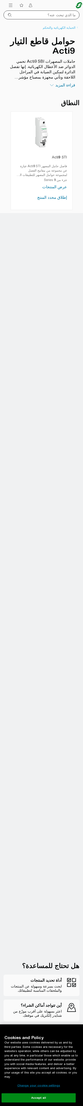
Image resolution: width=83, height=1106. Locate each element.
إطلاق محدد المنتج (52, 197)
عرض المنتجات (54, 187)
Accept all (38, 1097)
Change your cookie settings (38, 1085)
